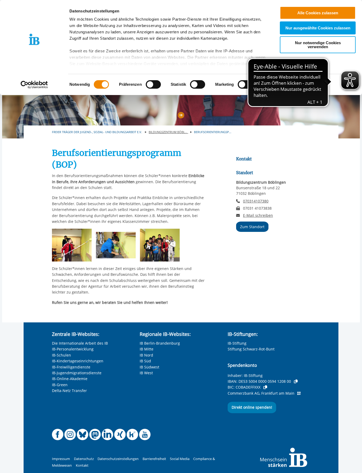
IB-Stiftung (237, 343)
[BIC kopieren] (265, 387)
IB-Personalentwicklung (73, 349)
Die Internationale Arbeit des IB (80, 343)
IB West (146, 372)
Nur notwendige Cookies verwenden (318, 44)
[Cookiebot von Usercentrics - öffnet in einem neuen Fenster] (34, 85)
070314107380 (255, 201)
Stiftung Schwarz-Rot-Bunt (251, 349)
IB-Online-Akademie (69, 378)
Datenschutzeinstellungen (118, 459)
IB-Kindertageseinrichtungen (77, 360)
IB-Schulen (61, 355)
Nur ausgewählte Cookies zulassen (317, 28)
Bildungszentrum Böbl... (168, 132)
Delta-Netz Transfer (69, 390)
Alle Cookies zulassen (317, 13)
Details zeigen (276, 84)
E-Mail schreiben (258, 215)
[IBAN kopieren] (296, 381)
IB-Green (60, 384)
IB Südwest (149, 367)
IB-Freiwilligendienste (71, 367)
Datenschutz (84, 459)
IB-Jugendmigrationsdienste (76, 372)
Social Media (179, 459)
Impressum (61, 459)
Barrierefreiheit (154, 459)
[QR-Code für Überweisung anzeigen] (299, 393)
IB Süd (145, 360)
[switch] (153, 84)
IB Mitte (146, 349)
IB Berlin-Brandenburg (160, 343)
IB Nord (146, 355)
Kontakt (82, 465)
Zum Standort (252, 226)
